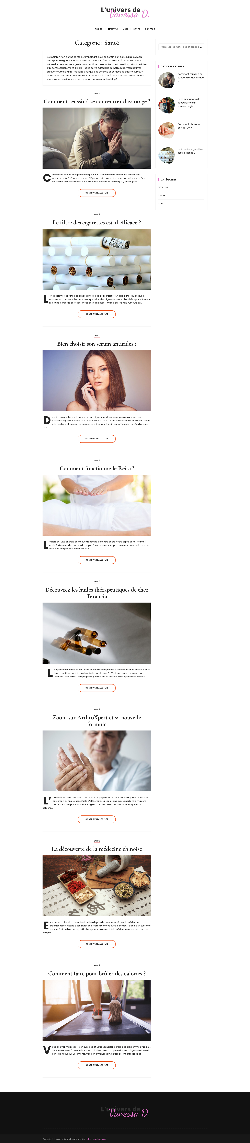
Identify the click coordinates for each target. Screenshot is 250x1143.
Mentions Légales (96, 1139)
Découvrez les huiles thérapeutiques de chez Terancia (96, 593)
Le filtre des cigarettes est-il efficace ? (97, 222)
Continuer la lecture (96, 192)
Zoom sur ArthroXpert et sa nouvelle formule (97, 721)
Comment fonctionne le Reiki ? (97, 468)
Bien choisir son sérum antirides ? (96, 343)
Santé (136, 29)
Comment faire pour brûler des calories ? (97, 973)
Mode (125, 29)
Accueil (99, 29)
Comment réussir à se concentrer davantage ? (97, 101)
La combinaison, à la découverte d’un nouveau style (189, 102)
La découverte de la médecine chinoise (97, 849)
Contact (150, 29)
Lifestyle (112, 29)
